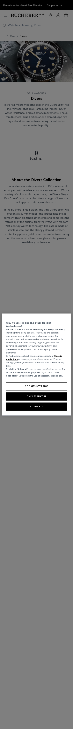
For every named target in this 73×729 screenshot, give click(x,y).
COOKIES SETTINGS (36, 386)
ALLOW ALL (36, 406)
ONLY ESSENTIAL (36, 396)
